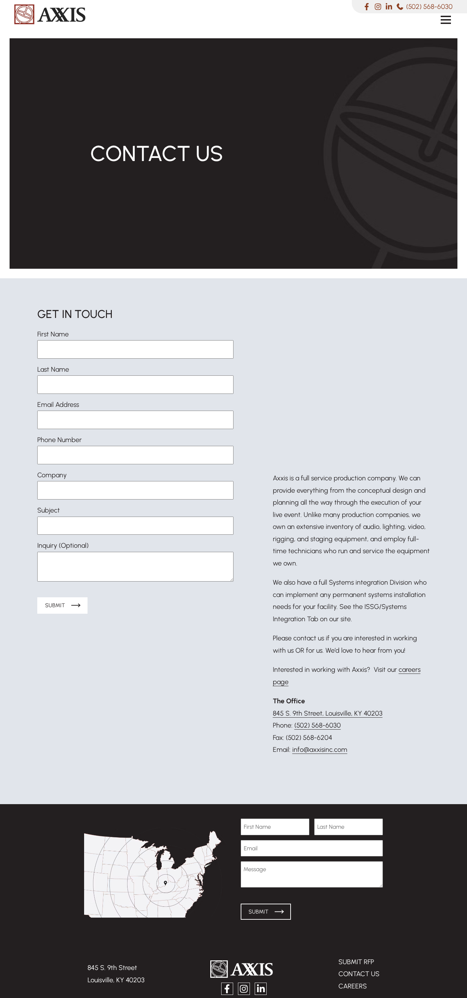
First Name (53, 334)
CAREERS (352, 986)
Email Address (58, 404)
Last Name (53, 369)
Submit (55, 605)
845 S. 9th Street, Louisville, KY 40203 (328, 713)
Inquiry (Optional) (63, 545)
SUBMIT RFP (356, 962)
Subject (48, 510)
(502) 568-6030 (317, 725)
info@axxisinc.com (319, 749)
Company (52, 475)
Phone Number (59, 440)
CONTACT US (358, 974)
